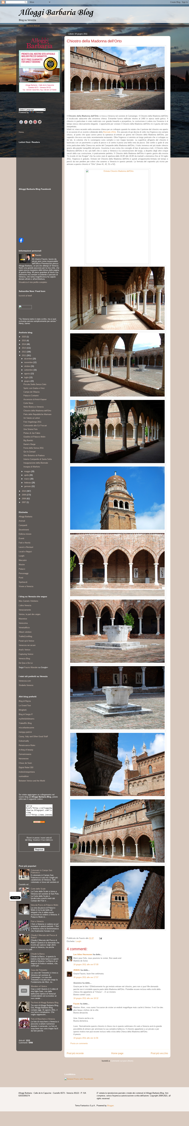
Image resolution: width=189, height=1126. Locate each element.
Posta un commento (79, 1043)
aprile (26, 475)
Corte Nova (28, 403)
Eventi (21, 538)
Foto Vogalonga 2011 (32, 422)
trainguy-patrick (25, 732)
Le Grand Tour (25, 705)
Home (21, 26)
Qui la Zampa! (29, 452)
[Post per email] (100, 938)
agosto (27, 373)
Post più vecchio (159, 1053)
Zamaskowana (25, 754)
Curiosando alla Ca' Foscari (35, 425)
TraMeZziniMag (25, 636)
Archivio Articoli (33, 26)
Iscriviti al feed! (25, 296)
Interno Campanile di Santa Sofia (37, 459)
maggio (27, 471)
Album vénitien (25, 632)
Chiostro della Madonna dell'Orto (37, 411)
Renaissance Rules (27, 745)
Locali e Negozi (25, 551)
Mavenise (23, 619)
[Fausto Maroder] (21, 242)
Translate (39, 112)
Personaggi (23, 573)
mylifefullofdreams (26, 719)
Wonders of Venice (39, 986)
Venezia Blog (24, 658)
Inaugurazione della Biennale (35, 463)
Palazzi (22, 569)
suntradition (24, 776)
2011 (24, 355)
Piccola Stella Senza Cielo (34, 384)
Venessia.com (25, 681)
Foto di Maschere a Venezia (43, 1019)
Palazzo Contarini (31, 395)
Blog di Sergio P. (26, 714)
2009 (24, 495)
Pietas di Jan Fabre (31, 433)
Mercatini (23, 560)
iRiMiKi (76, 970)
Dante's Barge (29, 444)
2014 (24, 344)
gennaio (27, 486)
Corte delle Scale (38, 889)
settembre (28, 370)
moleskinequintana (27, 772)
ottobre (27, 366)
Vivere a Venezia (26, 586)
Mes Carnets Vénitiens (28, 601)
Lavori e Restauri (26, 547)
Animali (22, 521)
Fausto (76, 1004)
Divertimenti (24, 530)
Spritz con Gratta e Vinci (34, 388)
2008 (24, 498)
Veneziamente (25, 610)
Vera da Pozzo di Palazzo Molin (44, 905)
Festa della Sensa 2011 (33, 448)
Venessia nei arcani (27, 645)
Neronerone (23, 759)
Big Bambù (28, 440)
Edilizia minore (25, 534)
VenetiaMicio (24, 627)
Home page (117, 1053)
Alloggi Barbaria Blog (56, 12)
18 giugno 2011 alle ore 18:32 (85, 998)
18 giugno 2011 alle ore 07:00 (85, 964)
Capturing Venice (26, 654)
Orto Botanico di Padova (33, 455)
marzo (27, 479)
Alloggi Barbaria (25, 516)
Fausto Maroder (31, 667)
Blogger (110, 1105)
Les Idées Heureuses (82, 954)
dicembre (28, 359)
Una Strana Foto (30, 429)
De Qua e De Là (25, 663)
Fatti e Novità (24, 543)
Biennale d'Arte (109, 132)
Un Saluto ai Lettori (31, 418)
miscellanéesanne (26, 728)
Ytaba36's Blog (25, 723)
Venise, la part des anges (29, 614)
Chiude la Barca (37, 954)
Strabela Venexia (26, 685)
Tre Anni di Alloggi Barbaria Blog (44, 1002)
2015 (24, 340)
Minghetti (23, 710)
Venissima (23, 623)
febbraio (28, 483)
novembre (28, 362)
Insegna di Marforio (31, 467)
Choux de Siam (25, 763)
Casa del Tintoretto (39, 970)
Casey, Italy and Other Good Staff (33, 736)
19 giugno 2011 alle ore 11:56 (85, 1038)
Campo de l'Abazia (31, 392)
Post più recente (75, 1053)
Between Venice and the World (32, 781)
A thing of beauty (26, 750)
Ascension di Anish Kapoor (35, 399)
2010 (24, 491)
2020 (24, 337)
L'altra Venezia (25, 605)
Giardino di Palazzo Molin (34, 437)
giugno (27, 381)
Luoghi (78, 941)
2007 (24, 502)
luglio (26, 377)
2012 (24, 352)
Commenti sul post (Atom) (122, 1061)
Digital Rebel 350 (26, 767)
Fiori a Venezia (37, 921)
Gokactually (24, 741)
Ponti (21, 578)
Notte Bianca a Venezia (33, 407)
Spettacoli (23, 582)
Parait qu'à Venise (26, 641)
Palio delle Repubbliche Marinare (37, 414)
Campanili (23, 525)
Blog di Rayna (25, 701)
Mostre (22, 564)
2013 (24, 348)
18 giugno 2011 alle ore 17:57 (85, 977)
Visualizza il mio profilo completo (33, 282)
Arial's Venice (24, 650)
